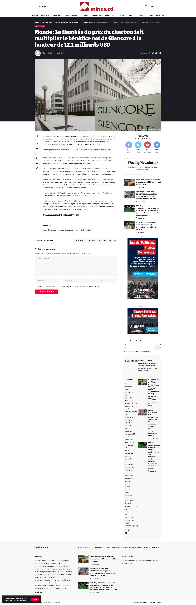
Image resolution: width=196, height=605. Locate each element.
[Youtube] (147, 147)
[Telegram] (156, 147)
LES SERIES (142, 201)
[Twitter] (42, 6)
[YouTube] (45, 6)
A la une (141, 360)
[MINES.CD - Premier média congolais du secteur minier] (98, 7)
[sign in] (36, 6)
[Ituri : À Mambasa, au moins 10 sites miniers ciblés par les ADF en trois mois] (129, 182)
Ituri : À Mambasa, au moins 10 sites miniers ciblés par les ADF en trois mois (148, 182)
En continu (148, 360)
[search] (148, 7)
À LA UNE (141, 232)
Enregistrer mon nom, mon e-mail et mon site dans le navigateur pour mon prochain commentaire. (68, 286)
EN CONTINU (39, 26)
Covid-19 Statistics (143, 352)
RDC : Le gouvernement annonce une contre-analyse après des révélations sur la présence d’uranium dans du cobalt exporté (147, 210)
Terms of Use (21, 600)
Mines (44, 53)
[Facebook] (40, 6)
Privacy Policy (8, 600)
